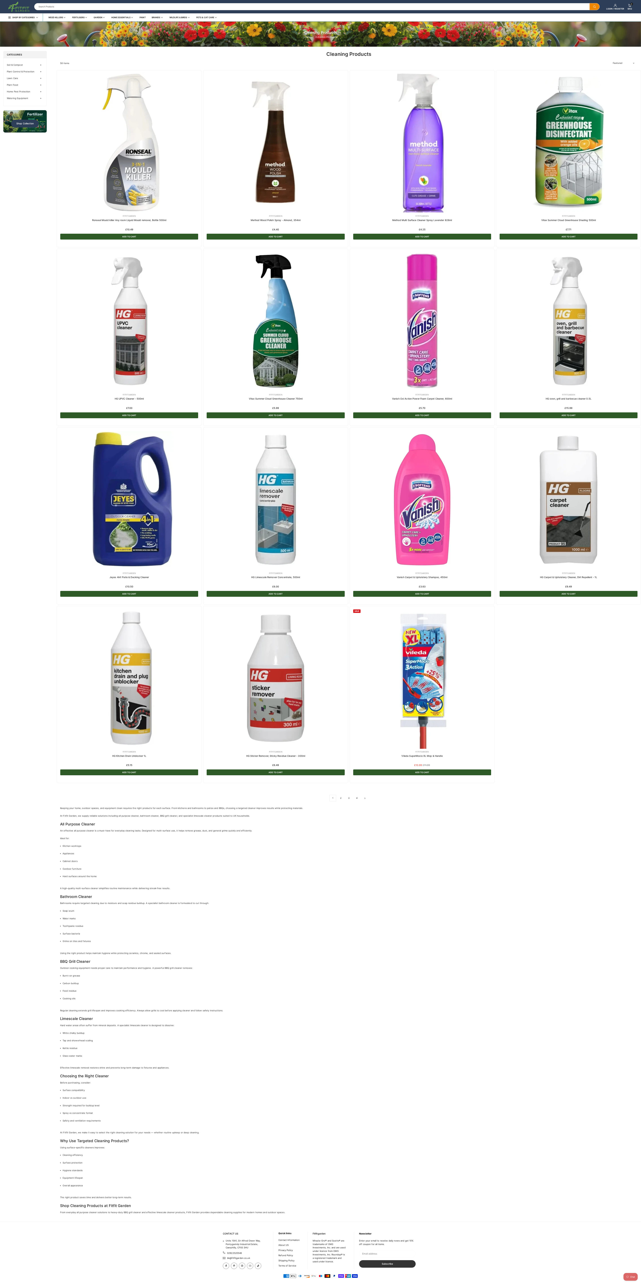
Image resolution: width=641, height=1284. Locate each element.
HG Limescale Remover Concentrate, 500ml (275, 577)
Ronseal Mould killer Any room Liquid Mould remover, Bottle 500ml (129, 220)
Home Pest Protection (18, 91)
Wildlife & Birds (178, 17)
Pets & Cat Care (205, 17)
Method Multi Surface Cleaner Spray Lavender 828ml (422, 220)
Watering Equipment (17, 98)
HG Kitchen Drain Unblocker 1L (129, 755)
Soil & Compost (15, 65)
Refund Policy (285, 1255)
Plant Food (12, 85)
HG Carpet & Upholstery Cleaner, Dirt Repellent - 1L (568, 577)
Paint (143, 17)
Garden (98, 17)
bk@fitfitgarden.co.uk (238, 1258)
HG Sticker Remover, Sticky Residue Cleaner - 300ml (275, 755)
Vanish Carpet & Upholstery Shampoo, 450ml (422, 577)
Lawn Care (12, 78)
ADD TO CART (129, 236)
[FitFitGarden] (18, 6)
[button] (630, 7)
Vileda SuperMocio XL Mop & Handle (422, 755)
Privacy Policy (285, 1250)
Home (306, 37)
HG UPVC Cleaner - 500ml (129, 398)
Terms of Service (287, 1265)
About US (283, 1245)
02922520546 (234, 1253)
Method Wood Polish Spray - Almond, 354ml (275, 220)
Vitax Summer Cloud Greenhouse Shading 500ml (568, 220)
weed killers (55, 17)
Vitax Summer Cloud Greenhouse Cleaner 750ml (276, 398)
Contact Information (288, 1240)
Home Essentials (121, 17)
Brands (156, 17)
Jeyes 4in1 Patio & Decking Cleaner (129, 577)
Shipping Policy (286, 1260)
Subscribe (387, 1263)
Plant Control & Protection (20, 71)
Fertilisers (78, 17)
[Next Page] (365, 798)
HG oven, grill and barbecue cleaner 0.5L (568, 398)
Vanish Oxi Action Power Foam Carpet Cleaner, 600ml (422, 398)
